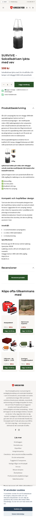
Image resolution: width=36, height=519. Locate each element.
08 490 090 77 (31, 2)
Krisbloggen (18, 442)
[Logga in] (26, 7)
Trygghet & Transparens (18, 460)
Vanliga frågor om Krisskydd (18, 464)
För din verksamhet (18, 457)
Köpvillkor (18, 448)
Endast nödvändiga (18, 514)
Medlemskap (14, 2)
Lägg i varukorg (9, 331)
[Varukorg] (32, 7)
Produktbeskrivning (14, 108)
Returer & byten (18, 470)
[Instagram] (19, 430)
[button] (31, 35)
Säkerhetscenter (18, 479)
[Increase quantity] (11, 84)
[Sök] (29, 7)
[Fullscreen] (18, 34)
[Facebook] (15, 430)
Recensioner (9, 267)
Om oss (18, 467)
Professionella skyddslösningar (18, 476)
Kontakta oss (18, 445)
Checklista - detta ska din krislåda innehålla (18, 454)
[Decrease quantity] (4, 84)
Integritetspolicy (18, 451)
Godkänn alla (18, 509)
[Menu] (3, 8)
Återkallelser (18, 473)
